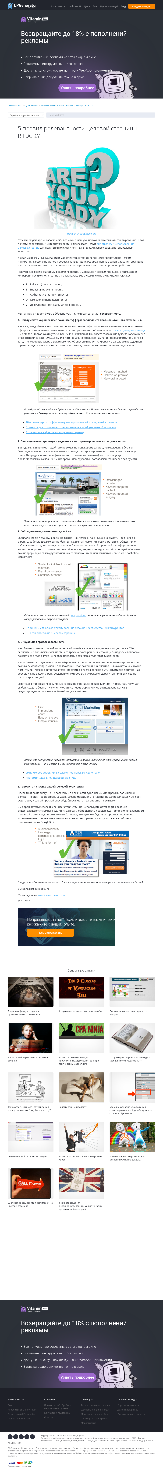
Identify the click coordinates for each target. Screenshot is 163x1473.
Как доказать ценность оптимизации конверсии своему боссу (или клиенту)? (29, 1108)
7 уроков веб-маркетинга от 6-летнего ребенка (29, 1059)
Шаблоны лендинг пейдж (95, 1409)
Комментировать (50, 933)
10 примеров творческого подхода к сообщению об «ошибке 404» (130, 1059)
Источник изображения (81, 233)
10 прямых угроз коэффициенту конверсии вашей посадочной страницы (71, 422)
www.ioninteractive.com (51, 895)
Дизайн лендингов (127, 1409)
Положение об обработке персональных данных (58, 1407)
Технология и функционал (95, 1405)
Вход (123, 6)
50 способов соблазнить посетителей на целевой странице (30, 1204)
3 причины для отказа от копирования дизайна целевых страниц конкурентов (75, 628)
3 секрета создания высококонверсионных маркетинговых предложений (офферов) (80, 1206)
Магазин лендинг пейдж (94, 1414)
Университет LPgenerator (22, 1409)
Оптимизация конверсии (131, 1414)
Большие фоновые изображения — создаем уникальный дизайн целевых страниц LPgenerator (131, 1110)
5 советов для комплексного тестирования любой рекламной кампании (71, 427)
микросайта (78, 615)
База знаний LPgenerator (21, 1414)
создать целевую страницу (128, 330)
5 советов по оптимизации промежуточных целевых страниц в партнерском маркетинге (79, 1060)
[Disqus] (81, 1255)
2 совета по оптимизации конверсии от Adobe (81, 1158)
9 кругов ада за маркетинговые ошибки (81, 1011)
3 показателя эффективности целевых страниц (55, 432)
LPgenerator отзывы (19, 1418)
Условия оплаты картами (20, 1466)
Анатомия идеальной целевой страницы (51, 777)
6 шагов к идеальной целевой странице (51, 633)
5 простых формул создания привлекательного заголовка (24, 1013)
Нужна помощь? (109, 6)
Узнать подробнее (77, 88)
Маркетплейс (88, 1422)
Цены (87, 6)
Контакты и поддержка (57, 1412)
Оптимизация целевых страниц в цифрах (128, 1013)
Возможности (57, 6)
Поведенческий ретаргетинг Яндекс (28, 1156)
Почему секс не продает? (72, 1106)
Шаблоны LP (75, 6)
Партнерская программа (94, 1418)
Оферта (48, 1417)
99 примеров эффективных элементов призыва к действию (63, 772)
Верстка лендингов (128, 1405)
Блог (10, 1405)
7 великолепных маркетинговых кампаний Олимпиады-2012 (127, 1158)
